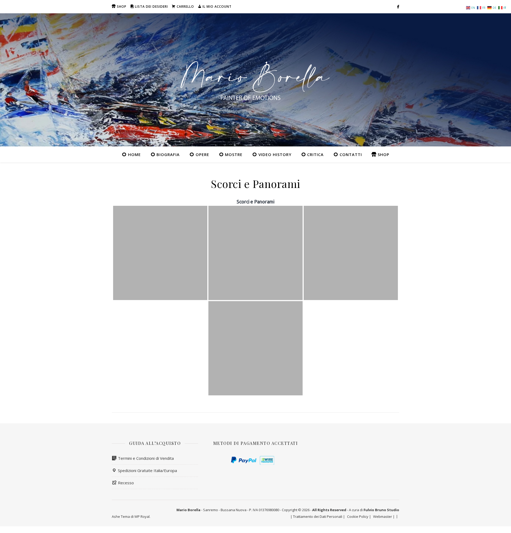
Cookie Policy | (359, 516)
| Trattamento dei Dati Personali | (317, 516)
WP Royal (142, 516)
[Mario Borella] (255, 80)
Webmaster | (384, 516)
